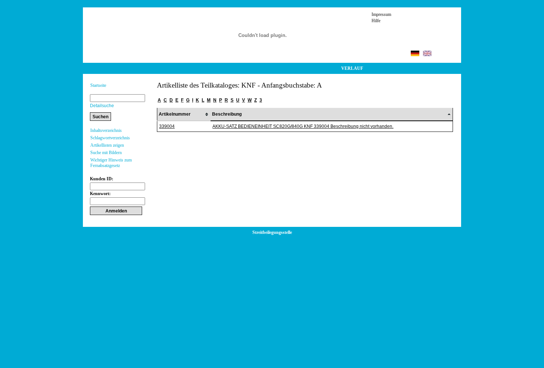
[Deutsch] (415, 54)
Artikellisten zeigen (107, 145)
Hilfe (376, 20)
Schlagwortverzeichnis (110, 137)
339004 (167, 126)
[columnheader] (184, 114)
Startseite (98, 85)
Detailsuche (102, 105)
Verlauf (352, 68)
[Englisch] (427, 54)
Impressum (381, 14)
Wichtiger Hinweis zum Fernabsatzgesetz (111, 162)
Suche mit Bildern (106, 152)
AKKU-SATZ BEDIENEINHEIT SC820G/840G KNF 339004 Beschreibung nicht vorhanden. (302, 126)
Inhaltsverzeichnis (106, 130)
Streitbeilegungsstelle (272, 232)
